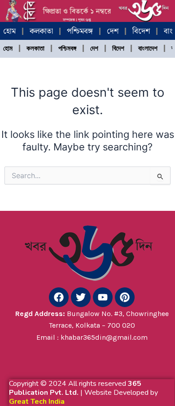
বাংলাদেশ (148, 48)
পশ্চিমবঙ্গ (80, 31)
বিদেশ (141, 31)
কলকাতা (41, 31)
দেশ (112, 31)
